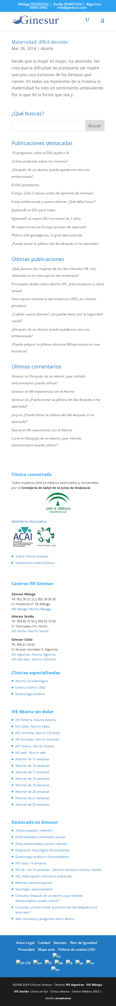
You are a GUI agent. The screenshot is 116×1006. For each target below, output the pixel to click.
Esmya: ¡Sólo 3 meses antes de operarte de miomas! (52, 193)
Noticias (59, 942)
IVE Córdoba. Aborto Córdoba (37, 733)
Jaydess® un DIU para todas (33, 210)
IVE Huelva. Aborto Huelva (34, 746)
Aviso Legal (25, 942)
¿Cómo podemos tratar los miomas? (40, 161)
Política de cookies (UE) (76, 949)
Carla (16, 438)
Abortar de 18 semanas (32, 778)
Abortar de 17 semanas (32, 772)
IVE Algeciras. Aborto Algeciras (34, 654)
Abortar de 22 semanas (32, 804)
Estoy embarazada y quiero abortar (41, 844)
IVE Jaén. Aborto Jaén (30, 752)
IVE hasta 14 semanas (30, 863)
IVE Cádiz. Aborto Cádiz (32, 726)
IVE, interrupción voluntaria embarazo (43, 876)
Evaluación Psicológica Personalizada (42, 850)
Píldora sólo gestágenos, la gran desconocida (47, 235)
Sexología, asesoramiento (34, 889)
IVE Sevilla (21, 991)
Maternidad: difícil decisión (40, 42)
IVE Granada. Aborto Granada (37, 739)
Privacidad (26, 949)
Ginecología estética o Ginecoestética (42, 857)
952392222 (40, 4)
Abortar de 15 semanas (32, 759)
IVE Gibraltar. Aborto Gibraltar (34, 659)
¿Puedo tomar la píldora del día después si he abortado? (55, 243)
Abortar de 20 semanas (32, 791)
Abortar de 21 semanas (32, 798)
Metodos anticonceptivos (33, 882)
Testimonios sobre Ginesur (35, 563)
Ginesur (18, 376)
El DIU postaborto (25, 185)
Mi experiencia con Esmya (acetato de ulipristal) (49, 227)
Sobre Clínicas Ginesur (31, 556)
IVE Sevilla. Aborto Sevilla (30, 631)
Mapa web (46, 949)
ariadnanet (63, 998)
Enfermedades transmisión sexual (40, 837)
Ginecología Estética (29, 694)
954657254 (73, 4)
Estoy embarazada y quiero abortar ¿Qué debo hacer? (54, 201)
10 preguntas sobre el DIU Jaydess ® (40, 152)
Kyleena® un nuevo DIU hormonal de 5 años (46, 218)
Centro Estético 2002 (30, 687)
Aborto (47, 48)
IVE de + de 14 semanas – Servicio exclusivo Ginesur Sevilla (58, 869)
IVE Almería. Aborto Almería (35, 720)
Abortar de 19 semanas (32, 785)
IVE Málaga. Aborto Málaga (31, 609)
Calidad (44, 942)
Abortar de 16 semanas (32, 765)
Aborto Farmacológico (31, 681)
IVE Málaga (94, 985)
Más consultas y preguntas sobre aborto (45, 919)
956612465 (38, 7)
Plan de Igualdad (83, 942)
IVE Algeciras (75, 985)
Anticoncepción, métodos (34, 830)
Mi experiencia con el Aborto (52, 391)
